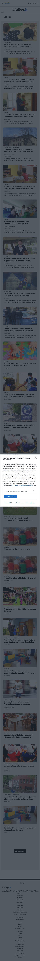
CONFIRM (10, 496)
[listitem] (20, 491)
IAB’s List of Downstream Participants (22, 485)
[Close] (36, 458)
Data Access (20, 503)
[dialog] (20, 480)
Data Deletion (9, 503)
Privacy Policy (31, 503)
